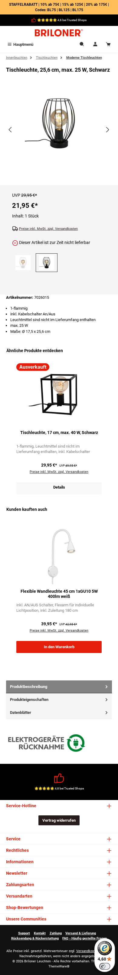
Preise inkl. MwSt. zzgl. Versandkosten (48, 229)
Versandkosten (87, 951)
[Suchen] (82, 44)
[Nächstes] (107, 129)
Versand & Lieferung (80, 933)
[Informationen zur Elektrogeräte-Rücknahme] (47, 744)
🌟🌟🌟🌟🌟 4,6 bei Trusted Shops (62, 20)
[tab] (59, 686)
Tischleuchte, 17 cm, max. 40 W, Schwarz (59, 432)
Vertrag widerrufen (59, 820)
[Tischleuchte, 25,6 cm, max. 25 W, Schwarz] (59, 123)
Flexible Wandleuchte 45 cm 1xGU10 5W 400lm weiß (59, 594)
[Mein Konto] (95, 44)
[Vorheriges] (10, 129)
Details (59, 487)
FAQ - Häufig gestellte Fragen (84, 938)
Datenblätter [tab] (20, 712)
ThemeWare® (59, 966)
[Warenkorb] (108, 44)
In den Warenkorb (59, 647)
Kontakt (40, 933)
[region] (59, 135)
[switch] (104, 966)
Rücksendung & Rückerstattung (35, 938)
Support (24, 933)
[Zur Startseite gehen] (59, 32)
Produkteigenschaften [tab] (29, 699)
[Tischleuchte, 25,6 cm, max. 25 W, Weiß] (23, 262)
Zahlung (56, 933)
